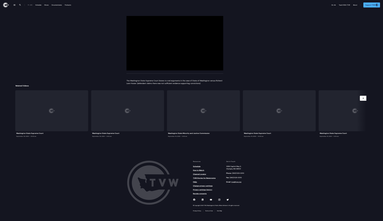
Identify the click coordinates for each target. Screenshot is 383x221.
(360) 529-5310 (238, 173)
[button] (363, 114)
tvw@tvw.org (236, 182)
